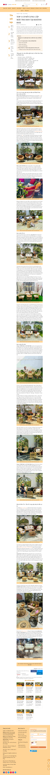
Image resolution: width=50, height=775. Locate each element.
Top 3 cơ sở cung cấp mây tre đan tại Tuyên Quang (20, 702)
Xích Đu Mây (33, 8)
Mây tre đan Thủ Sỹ (22, 44)
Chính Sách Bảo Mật (22, 746)
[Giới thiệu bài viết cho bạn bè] (37, 24)
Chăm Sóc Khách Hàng (22, 735)
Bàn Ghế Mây (19, 8)
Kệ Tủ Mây (37, 8)
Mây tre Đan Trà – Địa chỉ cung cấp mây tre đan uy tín (28, 47)
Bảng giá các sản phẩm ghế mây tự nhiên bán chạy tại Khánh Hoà (29, 38)
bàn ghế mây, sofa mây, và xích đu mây (25, 547)
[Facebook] (49, 766)
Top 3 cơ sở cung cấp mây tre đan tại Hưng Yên (29, 702)
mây (40, 95)
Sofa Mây (28, 8)
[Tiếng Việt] (4, 4)
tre (22, 135)
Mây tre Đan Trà (24, 631)
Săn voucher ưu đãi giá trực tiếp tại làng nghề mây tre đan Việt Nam (29, 664)
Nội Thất (9, 8)
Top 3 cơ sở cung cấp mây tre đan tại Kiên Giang (20, 689)
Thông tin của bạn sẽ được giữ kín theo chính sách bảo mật (29, 49)
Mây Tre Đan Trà (23, 507)
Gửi (38, 747)
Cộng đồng (44, 8)
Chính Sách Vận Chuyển (22, 730)
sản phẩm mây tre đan (38, 131)
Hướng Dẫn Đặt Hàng (22, 737)
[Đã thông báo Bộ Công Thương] (33, 750)
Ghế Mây (24, 8)
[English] (6, 4)
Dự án (41, 8)
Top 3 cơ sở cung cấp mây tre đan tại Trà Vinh (38, 689)
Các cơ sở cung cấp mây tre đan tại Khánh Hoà (27, 40)
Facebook (33, 671)
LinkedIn (39, 673)
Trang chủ (5, 8)
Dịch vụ (22, 10)
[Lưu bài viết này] (41, 24)
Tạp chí (27, 712)
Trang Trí (14, 8)
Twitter (40, 671)
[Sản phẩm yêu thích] (44, 4)
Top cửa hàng (19, 685)
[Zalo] (49, 769)
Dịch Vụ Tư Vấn (21, 734)
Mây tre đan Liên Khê (23, 42)
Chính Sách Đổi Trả (21, 745)
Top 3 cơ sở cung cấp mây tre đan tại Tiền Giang (29, 689)
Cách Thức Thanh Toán (22, 732)
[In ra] (39, 24)
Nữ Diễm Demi (40, 668)
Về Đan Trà (27, 10)
